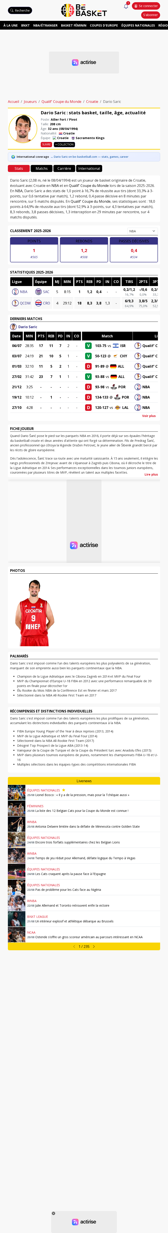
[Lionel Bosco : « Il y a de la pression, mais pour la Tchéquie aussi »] (16, 792)
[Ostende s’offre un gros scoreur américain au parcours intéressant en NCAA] (16, 934)
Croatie (92, 101)
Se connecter (148, 6)
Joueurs (30, 101)
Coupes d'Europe (104, 25)
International (89, 168)
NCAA (31, 932)
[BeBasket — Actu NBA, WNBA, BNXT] (84, 10)
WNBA (32, 822)
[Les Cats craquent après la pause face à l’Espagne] (16, 871)
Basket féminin (73, 25)
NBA (55, 185)
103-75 (100, 345)
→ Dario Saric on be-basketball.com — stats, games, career (89, 157)
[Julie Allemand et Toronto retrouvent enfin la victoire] (16, 903)
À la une (11, 25)
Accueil (13, 101)
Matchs (42, 168)
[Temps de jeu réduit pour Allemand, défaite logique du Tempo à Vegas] (16, 855)
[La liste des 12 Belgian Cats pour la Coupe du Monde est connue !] (16, 808)
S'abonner (150, 15)
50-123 (100, 356)
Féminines (35, 806)
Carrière (64, 168)
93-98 (99, 387)
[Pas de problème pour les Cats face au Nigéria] (16, 887)
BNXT (25, 25)
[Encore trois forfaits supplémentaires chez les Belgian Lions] (16, 840)
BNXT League (37, 916)
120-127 (101, 407)
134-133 (101, 397)
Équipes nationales (138, 25)
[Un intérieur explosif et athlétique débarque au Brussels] (16, 919)
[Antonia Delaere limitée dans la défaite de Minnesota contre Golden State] (16, 824)
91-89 (99, 366)
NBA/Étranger (45, 25)
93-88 (99, 376)
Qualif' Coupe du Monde (61, 101)
